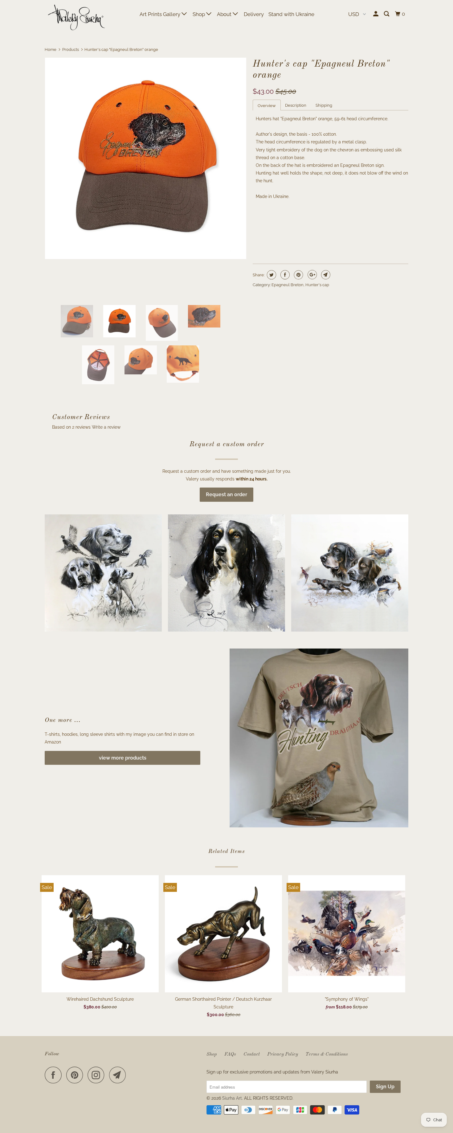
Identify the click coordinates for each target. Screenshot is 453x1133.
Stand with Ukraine (291, 14)
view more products (122, 758)
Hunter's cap (317, 284)
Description (295, 105)
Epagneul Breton (287, 284)
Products (70, 49)
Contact (251, 1054)
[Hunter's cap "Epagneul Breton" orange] (146, 158)
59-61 (261, 222)
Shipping (324, 105)
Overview (267, 105)
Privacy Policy (282, 1054)
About (225, 14)
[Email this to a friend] (325, 274)
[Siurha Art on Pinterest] (76, 1074)
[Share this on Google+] (311, 274)
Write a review (106, 427)
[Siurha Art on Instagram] (98, 1074)
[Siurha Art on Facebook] (55, 1074)
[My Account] (376, 14)
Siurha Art (232, 1098)
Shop (199, 14)
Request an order (226, 494)
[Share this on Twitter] (270, 274)
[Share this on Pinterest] (297, 274)
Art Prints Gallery (161, 14)
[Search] (387, 14)
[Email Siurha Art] (119, 1074)
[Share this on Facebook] (284, 274)
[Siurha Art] (76, 18)
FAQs (230, 1054)
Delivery (254, 14)
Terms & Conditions (326, 1054)
